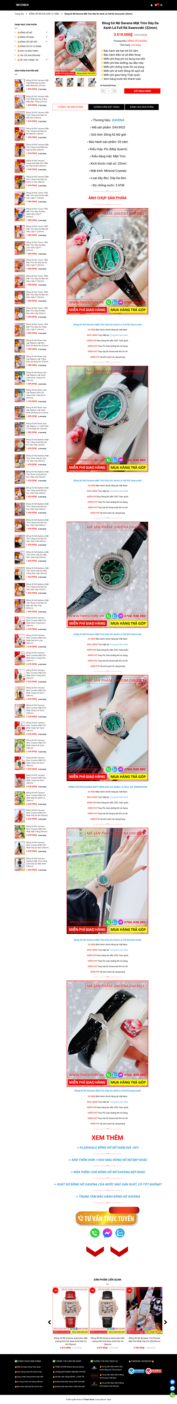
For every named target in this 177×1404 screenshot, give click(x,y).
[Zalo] (172, 1388)
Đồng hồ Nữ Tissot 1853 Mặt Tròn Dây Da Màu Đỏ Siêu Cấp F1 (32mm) (37, 229)
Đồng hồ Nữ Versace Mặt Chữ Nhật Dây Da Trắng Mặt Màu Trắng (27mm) (37, 99)
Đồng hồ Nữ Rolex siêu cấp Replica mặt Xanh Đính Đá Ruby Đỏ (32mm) (37, 410)
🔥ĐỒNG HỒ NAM (25, 37)
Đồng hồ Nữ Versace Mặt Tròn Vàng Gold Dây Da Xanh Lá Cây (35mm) (37, 179)
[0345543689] (172, 1395)
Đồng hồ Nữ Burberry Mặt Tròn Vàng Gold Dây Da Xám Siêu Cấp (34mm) (37, 538)
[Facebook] (172, 1382)
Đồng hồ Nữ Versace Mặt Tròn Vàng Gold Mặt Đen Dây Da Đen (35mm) (37, 147)
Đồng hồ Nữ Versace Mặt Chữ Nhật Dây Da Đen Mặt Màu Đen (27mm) (37, 83)
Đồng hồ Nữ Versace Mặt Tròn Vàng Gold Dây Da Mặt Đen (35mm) (37, 115)
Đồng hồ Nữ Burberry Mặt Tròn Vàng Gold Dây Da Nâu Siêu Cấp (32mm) (37, 587)
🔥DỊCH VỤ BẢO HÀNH (27, 51)
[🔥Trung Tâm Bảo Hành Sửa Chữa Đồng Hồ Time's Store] (94, 1368)
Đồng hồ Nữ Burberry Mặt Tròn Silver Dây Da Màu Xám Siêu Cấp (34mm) (37, 554)
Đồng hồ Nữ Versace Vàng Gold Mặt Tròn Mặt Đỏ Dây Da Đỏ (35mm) (37, 163)
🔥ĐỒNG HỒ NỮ (24, 32)
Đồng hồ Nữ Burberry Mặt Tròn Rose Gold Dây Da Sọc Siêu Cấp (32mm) (37, 474)
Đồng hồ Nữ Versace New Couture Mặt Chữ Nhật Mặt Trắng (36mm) (36, 829)
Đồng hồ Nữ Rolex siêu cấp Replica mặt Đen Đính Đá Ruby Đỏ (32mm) (37, 343)
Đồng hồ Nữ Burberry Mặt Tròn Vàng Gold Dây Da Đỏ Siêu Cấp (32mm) (37, 442)
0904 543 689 (79, 1382)
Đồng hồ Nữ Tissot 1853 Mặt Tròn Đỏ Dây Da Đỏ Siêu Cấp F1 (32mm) (37, 262)
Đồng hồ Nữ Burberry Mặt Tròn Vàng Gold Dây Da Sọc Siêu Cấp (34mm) (37, 490)
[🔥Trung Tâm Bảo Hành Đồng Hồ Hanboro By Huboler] (94, 1384)
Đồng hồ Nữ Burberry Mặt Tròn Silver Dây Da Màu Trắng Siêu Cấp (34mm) (37, 571)
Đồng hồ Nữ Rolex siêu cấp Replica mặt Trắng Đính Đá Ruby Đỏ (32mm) (37, 359)
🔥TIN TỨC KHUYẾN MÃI (28, 55)
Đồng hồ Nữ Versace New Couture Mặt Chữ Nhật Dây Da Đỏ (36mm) (37, 813)
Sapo (109, 1399)
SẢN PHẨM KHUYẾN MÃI (27, 70)
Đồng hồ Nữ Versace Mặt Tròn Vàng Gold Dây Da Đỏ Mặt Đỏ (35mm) (37, 131)
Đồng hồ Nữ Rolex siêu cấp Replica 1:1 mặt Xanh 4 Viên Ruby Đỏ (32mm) (37, 426)
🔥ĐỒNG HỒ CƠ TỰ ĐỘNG (29, 46)
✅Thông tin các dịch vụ (104, 1361)
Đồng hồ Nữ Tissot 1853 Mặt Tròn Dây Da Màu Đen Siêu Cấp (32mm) (37, 310)
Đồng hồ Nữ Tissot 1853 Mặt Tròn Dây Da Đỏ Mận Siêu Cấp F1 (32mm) (37, 195)
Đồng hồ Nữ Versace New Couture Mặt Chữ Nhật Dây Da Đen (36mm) (37, 845)
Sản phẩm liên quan (107, 1279)
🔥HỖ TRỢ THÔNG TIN (27, 60)
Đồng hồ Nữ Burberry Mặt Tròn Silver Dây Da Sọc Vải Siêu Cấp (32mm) (37, 458)
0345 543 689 (79, 1386)
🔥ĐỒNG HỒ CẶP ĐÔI (27, 42)
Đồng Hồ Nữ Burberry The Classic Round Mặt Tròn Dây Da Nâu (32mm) (107, 1294)
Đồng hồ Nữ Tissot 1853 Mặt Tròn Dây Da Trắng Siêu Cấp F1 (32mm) (37, 327)
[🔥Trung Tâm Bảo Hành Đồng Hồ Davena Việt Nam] (94, 1376)
